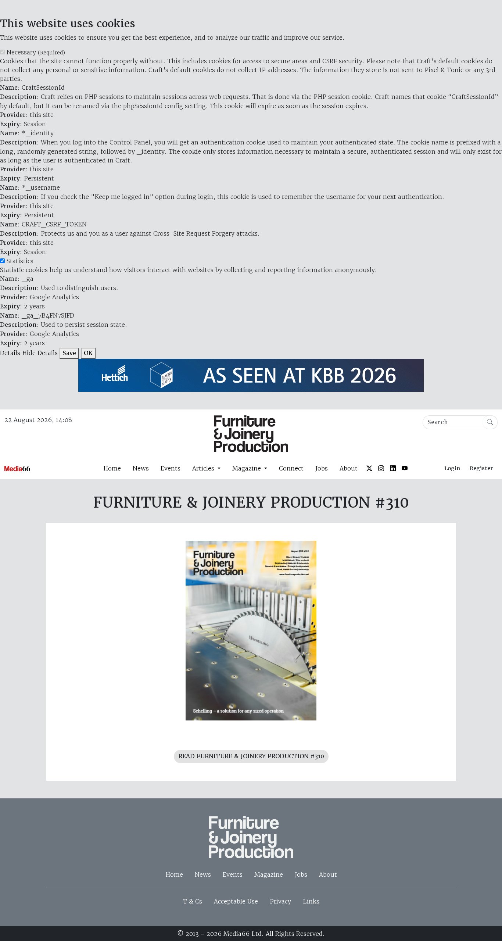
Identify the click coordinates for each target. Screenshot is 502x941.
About (349, 468)
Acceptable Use (236, 901)
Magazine (268, 874)
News (141, 468)
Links (311, 901)
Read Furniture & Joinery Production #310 (251, 756)
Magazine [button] (247, 468)
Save (69, 353)
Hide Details (40, 353)
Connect (291, 468)
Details (10, 353)
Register (481, 468)
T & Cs (192, 901)
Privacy (280, 901)
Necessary (36, 52)
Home (112, 468)
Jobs (321, 468)
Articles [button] (204, 468)
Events (170, 468)
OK (88, 353)
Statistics (20, 261)
